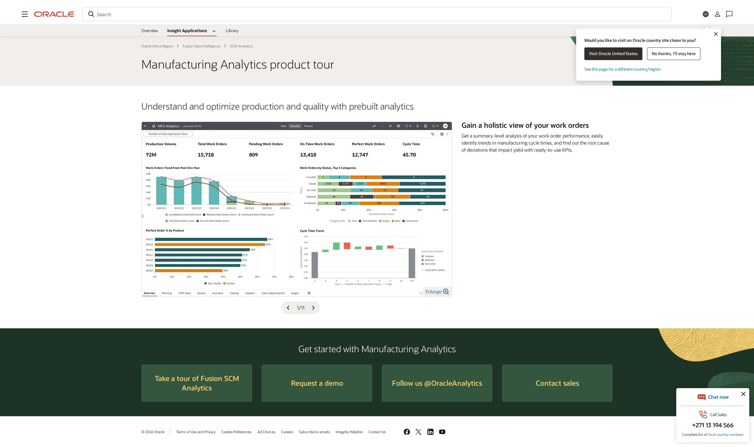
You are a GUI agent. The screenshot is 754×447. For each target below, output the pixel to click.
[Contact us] (729, 14)
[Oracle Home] (54, 14)
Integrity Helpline (349, 431)
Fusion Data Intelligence (201, 46)
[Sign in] (717, 14)
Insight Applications (187, 30)
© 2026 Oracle (152, 431)
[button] (24, 14)
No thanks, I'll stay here (674, 53)
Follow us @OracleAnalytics (437, 383)
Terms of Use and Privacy (196, 431)
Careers (287, 431)
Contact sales (557, 383)
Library (232, 30)
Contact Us (377, 431)
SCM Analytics (241, 46)
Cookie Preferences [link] (236, 431)
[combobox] (377, 14)
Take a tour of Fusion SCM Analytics (197, 383)
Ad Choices (266, 431)
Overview (149, 30)
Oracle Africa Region (157, 46)
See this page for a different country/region (622, 69)
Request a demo (317, 383)
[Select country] (705, 14)
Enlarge (434, 291)
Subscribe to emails (314, 431)
